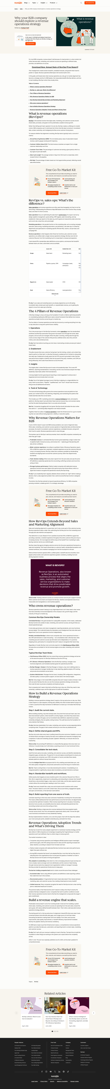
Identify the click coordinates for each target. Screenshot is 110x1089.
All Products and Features (20, 1045)
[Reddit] (64, 1072)
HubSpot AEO (18, 1048)
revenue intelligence (61, 399)
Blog (67, 1057)
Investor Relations (69, 1055)
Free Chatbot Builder (35, 1055)
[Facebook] (42, 1072)
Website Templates (55, 1062)
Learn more (63, 193)
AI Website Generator (19, 1060)
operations (64, 331)
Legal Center (34, 1081)
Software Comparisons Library (57, 1060)
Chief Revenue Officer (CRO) (71, 645)
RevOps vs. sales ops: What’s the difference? (43, 90)
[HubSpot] (55, 1076)
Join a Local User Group (86, 1048)
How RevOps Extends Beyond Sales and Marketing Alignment (47, 100)
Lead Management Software (21, 1065)
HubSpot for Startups (85, 1062)
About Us (68, 1045)
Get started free (90, 2)
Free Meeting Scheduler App (21, 1050)
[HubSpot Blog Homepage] (18, 3)
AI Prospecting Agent (36, 1045)
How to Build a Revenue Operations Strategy (43, 106)
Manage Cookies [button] (74, 1081)
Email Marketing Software (20, 1062)
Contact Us (68, 1062)
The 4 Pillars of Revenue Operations (40, 93)
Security (52, 1081)
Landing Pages (34, 1050)
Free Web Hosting (35, 1065)
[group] (31, 1013)
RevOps (31, 120)
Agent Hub (17, 1052)
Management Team (70, 1050)
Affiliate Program (84, 1064)
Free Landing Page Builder (37, 1062)
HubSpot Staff (25, 28)
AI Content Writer (18, 1057)
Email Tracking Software (20, 1055)
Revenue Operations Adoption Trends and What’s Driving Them (48, 109)
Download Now (30, 43)
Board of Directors (70, 1052)
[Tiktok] (68, 1072)
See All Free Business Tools (56, 1045)
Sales (21, 9)
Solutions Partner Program (86, 1057)
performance (63, 215)
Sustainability (69, 1060)
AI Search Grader (54, 1048)
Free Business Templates (56, 1057)
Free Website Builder (35, 1048)
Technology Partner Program (87, 1060)
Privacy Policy (43, 1081)
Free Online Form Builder (36, 1052)
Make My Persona (54, 1052)
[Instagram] (46, 1072)
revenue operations (50, 412)
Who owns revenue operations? (39, 103)
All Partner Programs (85, 1055)
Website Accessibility (62, 1081)
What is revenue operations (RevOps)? (41, 86)
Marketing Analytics (35, 1060)
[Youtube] (51, 1072)
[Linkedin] (59, 1072)
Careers (67, 1048)
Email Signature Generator (56, 1055)
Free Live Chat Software (36, 1057)
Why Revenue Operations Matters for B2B (42, 96)
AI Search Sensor (54, 1050)
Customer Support (84, 1045)
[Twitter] (55, 1072)
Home (16, 9)
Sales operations (33, 207)
